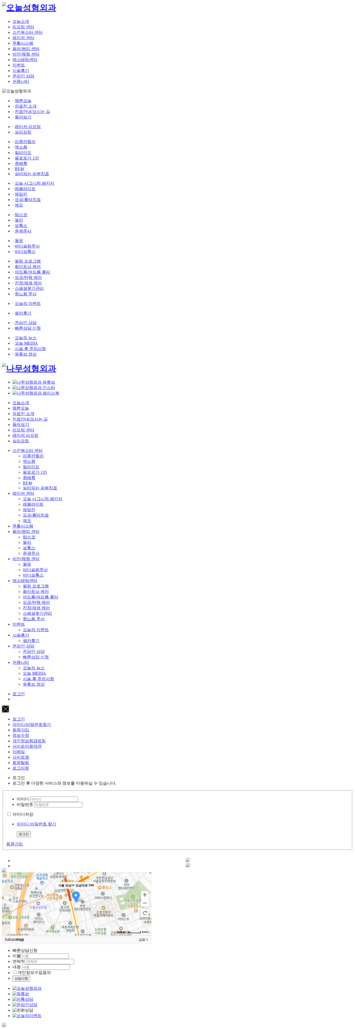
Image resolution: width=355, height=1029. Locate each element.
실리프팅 (23, 132)
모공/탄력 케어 (28, 277)
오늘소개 (20, 21)
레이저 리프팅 (28, 126)
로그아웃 (20, 768)
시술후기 (20, 70)
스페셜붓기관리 (29, 288)
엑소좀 (21, 147)
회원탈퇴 (20, 762)
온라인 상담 (23, 76)
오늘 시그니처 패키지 (34, 183)
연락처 (18, 961)
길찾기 (143, 939)
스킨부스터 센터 (27, 32)
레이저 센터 (23, 38)
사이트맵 (20, 757)
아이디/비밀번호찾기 (31, 724)
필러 (19, 220)
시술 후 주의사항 (30, 348)
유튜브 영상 (26, 354)
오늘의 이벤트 (28, 303)
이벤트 (18, 65)
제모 (19, 205)
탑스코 (21, 214)
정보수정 (20, 735)
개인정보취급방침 (29, 741)
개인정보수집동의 (34, 972)
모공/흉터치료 (28, 199)
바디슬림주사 (27, 246)
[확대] (144, 894)
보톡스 (21, 225)
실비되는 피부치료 (32, 173)
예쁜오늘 (23, 100)
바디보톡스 (25, 251)
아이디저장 (22, 814)
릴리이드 (23, 152)
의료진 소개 (26, 106)
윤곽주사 (23, 231)
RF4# (19, 168)
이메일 (18, 752)
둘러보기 (23, 117)
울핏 (19, 240)
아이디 (23, 799)
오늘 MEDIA (26, 343)
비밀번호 (25, 804)
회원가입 (20, 730)
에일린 (21, 194)
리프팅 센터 (23, 27)
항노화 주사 (26, 294)
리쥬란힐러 (25, 141)
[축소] (144, 903)
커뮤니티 (20, 81)
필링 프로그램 (28, 261)
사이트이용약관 (27, 746)
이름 (16, 956)
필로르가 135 (27, 158)
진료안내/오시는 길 (32, 111)
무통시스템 (22, 43)
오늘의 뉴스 (26, 338)
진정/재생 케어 (28, 283)
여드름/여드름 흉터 (32, 272)
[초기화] (144, 912)
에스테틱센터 (24, 59)
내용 (16, 967)
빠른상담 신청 (28, 328)
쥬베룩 (21, 163)
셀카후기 (23, 313)
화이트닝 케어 (28, 266)
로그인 (18, 694)
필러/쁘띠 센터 (26, 48)
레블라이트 (25, 188)
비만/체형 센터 (26, 54)
